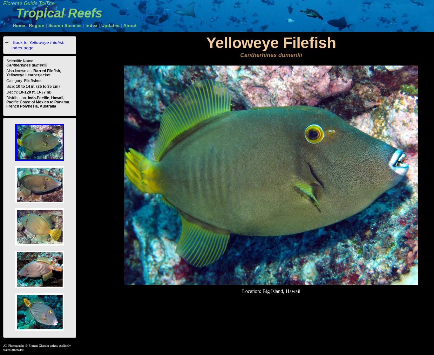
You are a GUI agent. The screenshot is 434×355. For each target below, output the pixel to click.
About (130, 25)
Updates (110, 25)
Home (19, 25)
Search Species (65, 25)
